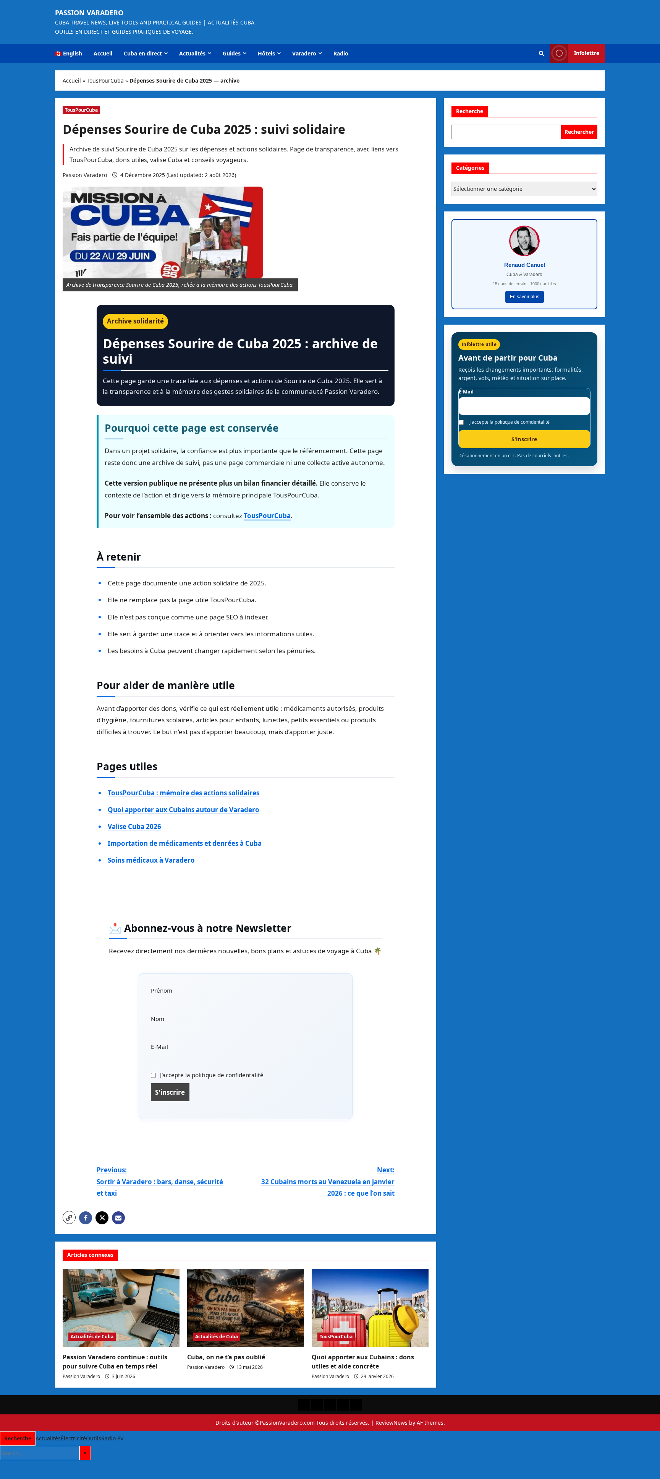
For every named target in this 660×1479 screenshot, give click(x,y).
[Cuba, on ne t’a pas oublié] (245, 1308)
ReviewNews (391, 1422)
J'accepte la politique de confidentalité (211, 1075)
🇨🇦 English (68, 53)
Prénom (161, 990)
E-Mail (159, 1046)
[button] (541, 53)
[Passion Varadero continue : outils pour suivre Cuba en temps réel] (121, 1308)
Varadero (304, 53)
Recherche (469, 111)
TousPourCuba (105, 80)
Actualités (192, 53)
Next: (328, 1181)
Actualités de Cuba (92, 1336)
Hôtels (266, 53)
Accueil (103, 53)
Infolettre (586, 53)
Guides (232, 53)
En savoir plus (524, 296)
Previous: (160, 1181)
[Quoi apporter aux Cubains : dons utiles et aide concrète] (370, 1308)
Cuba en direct (143, 53)
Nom (157, 1018)
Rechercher (579, 131)
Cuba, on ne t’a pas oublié (226, 1357)
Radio (340, 53)
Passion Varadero (89, 12)
